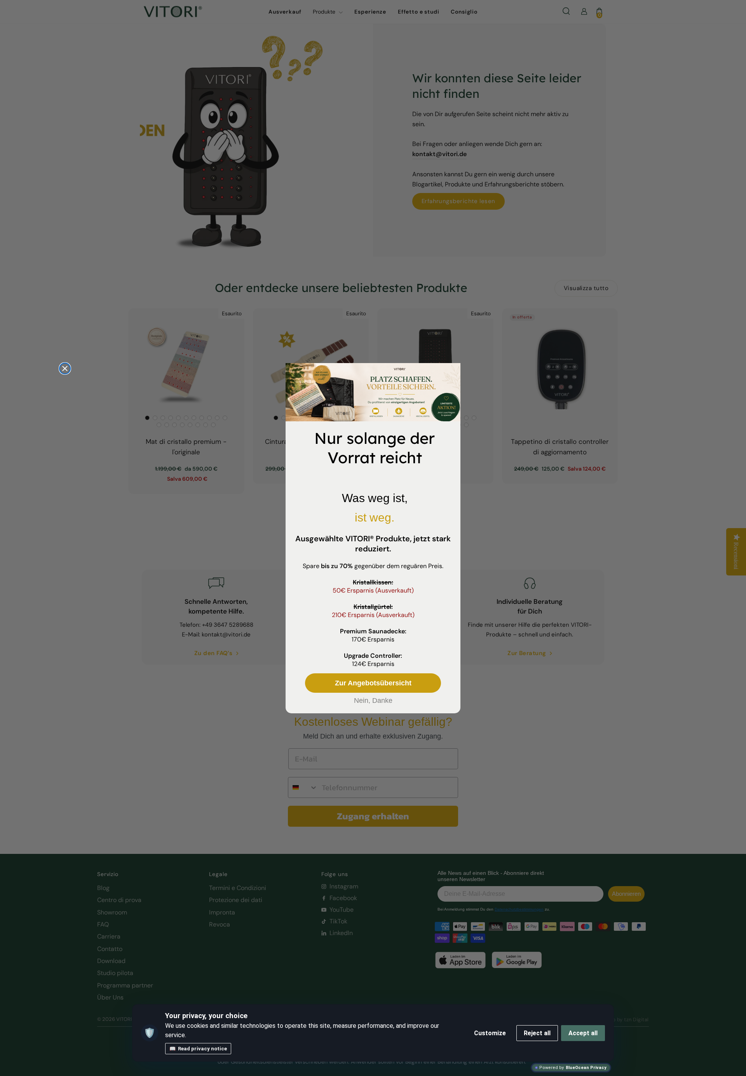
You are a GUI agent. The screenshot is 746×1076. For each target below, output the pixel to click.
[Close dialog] (64, 368)
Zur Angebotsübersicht (373, 683)
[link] (373, 392)
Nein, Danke (373, 700)
